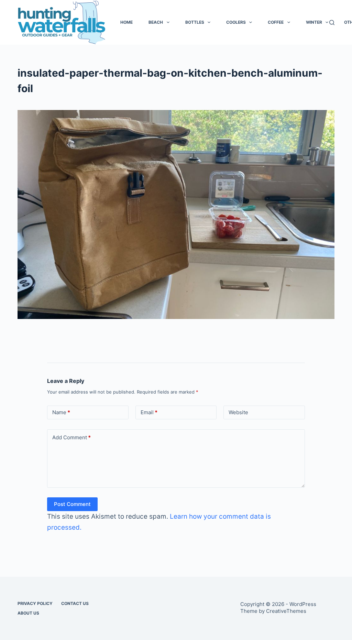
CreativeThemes (286, 611)
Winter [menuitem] (314, 22)
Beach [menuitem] (155, 22)
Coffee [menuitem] (276, 22)
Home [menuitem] (126, 22)
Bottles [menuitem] (194, 22)
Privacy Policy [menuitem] (35, 603)
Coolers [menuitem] (236, 22)
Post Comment (72, 504)
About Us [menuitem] (28, 613)
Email (149, 412)
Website (238, 412)
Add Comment (71, 437)
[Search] (331, 22)
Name (61, 412)
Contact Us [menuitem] (75, 603)
